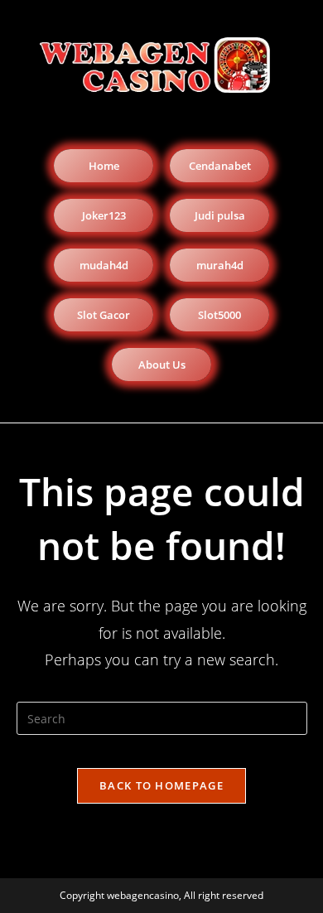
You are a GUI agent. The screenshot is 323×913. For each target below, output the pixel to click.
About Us (162, 364)
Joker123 (104, 215)
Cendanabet (220, 165)
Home (104, 165)
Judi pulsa (220, 215)
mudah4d (104, 265)
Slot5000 (219, 314)
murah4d (219, 265)
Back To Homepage (161, 785)
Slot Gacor (103, 314)
